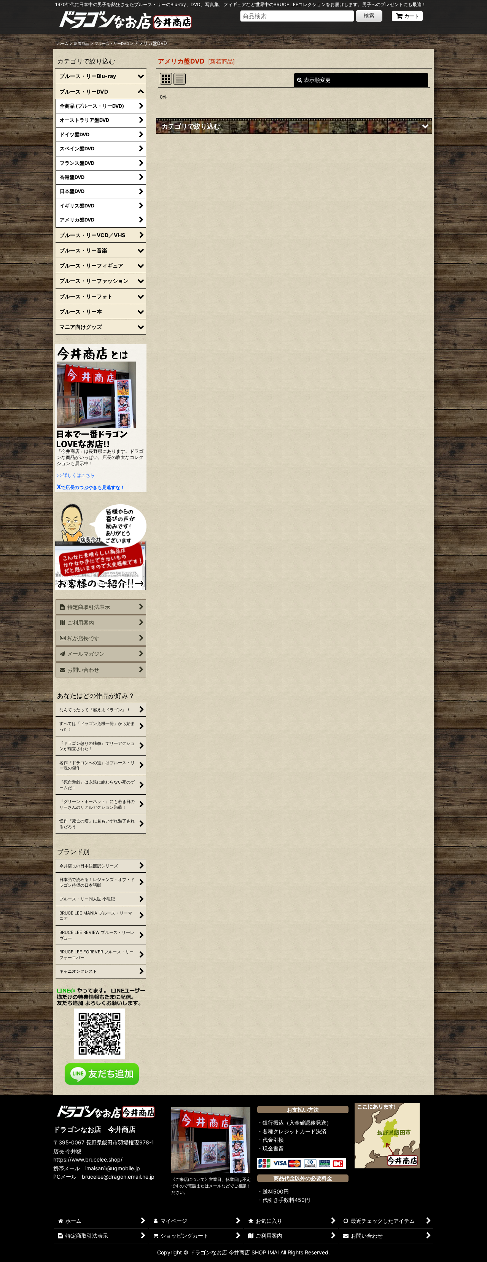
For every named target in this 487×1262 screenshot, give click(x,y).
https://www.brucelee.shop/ (88, 1159)
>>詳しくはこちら (76, 475)
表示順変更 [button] (317, 79)
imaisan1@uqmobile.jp (112, 1168)
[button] (294, 126)
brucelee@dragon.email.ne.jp (118, 1176)
